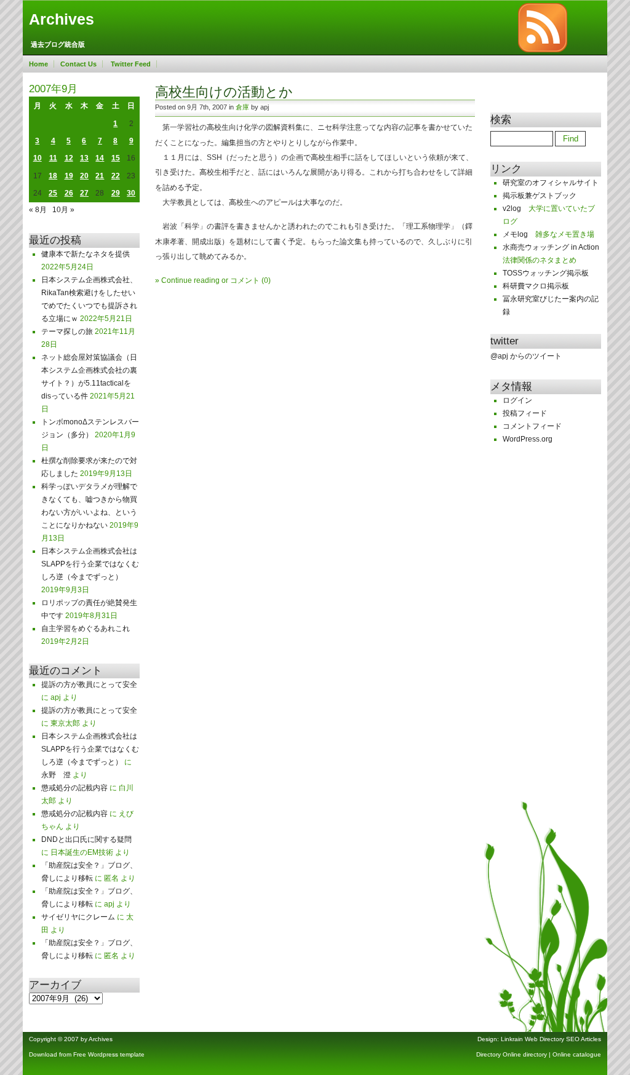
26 (69, 193)
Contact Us (78, 64)
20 (84, 176)
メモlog (515, 234)
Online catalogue (576, 1054)
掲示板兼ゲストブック (539, 195)
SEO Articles (583, 1039)
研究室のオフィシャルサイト (551, 182)
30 (131, 193)
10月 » (63, 209)
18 (53, 176)
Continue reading (190, 280)
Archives (61, 19)
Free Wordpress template (109, 1054)
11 (53, 158)
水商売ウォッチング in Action (551, 247)
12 (69, 158)
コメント (245, 280)
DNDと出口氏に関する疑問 (86, 839)
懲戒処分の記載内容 (74, 787)
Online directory (525, 1054)
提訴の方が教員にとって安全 (89, 684)
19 (69, 176)
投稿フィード (525, 413)
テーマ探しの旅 (67, 331)
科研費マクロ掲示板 (536, 286)
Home (38, 64)
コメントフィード (532, 426)
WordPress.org (527, 439)
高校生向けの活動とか (224, 92)
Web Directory (544, 1039)
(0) (266, 280)
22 (115, 176)
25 (53, 193)
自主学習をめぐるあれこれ (85, 628)
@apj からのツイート (526, 356)
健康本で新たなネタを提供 (85, 254)
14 (99, 158)
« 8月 (38, 209)
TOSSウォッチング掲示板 (546, 273)
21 (99, 176)
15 (115, 158)
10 (37, 158)
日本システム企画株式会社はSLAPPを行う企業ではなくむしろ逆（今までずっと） (90, 564)
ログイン (517, 400)
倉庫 (242, 107)
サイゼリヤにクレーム (78, 917)
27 (84, 193)
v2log (512, 208)
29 (115, 193)
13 (84, 158)
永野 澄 (56, 775)
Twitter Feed (131, 64)
